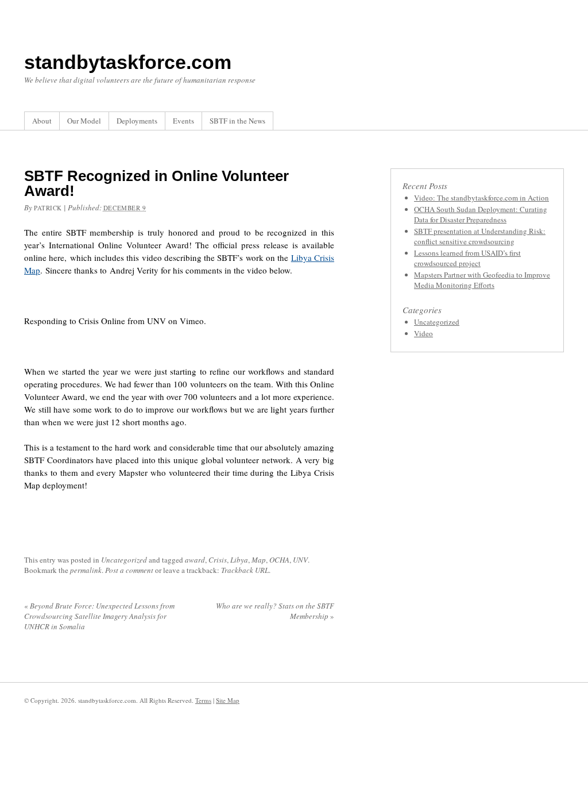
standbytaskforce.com (127, 62)
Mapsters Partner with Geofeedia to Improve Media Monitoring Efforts (482, 280)
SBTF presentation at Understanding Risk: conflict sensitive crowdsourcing (480, 236)
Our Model (84, 121)
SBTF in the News (237, 121)
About (42, 121)
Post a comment (129, 570)
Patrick (48, 207)
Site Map (227, 700)
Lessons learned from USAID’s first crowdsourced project (467, 258)
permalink (86, 570)
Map (259, 560)
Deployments (137, 121)
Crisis (217, 560)
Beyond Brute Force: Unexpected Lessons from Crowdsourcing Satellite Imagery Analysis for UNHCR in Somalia (99, 616)
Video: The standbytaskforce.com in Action (481, 198)
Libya (239, 560)
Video (423, 333)
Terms (203, 700)
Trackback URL (245, 570)
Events (183, 121)
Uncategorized (124, 560)
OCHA (279, 560)
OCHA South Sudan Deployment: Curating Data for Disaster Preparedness (480, 214)
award (195, 560)
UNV (300, 560)
